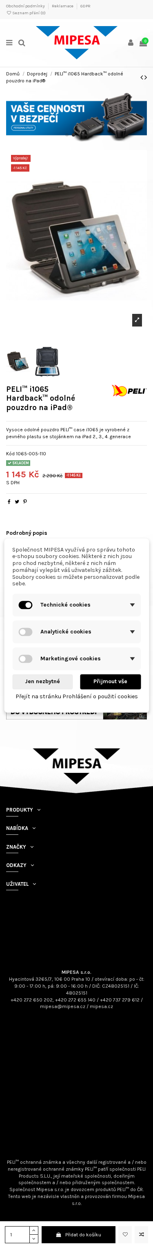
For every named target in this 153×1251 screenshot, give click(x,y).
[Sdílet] (9, 502)
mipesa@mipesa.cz (62, 1006)
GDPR (85, 6)
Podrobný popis (26, 533)
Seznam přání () (28, 13)
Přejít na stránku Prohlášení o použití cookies (77, 696)
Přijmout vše (110, 681)
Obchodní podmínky (26, 6)
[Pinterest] (25, 502)
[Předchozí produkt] (142, 77)
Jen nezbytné (42, 681)
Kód (10, 454)
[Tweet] (17, 502)
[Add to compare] (141, 1234)
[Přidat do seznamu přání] (125, 1234)
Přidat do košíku (83, 1235)
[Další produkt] (145, 77)
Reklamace (63, 6)
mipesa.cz (101, 1006)
